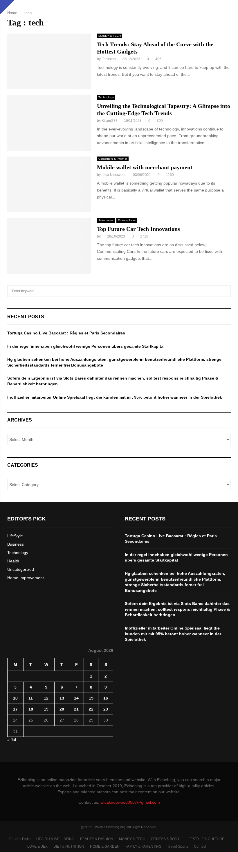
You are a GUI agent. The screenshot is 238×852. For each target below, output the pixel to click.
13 (61, 698)
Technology (106, 97)
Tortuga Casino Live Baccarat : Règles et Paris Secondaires (66, 333)
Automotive (105, 220)
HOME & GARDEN (105, 846)
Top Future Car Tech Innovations (138, 229)
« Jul (11, 739)
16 (105, 698)
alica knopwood (114, 175)
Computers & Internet (112, 158)
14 (76, 698)
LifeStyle (15, 535)
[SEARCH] (225, 291)
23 (105, 709)
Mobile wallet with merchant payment (144, 167)
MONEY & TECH (109, 35)
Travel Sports (177, 846)
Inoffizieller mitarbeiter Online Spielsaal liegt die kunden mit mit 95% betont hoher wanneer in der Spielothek (114, 397)
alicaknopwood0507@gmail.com (130, 802)
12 (46, 698)
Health (13, 561)
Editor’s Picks (19, 839)
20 (61, 709)
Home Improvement (25, 577)
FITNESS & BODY (165, 839)
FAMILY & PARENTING (143, 846)
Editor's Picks (127, 220)
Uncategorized (20, 569)
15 (91, 698)
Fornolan (109, 59)
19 (46, 709)
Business (15, 544)
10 (15, 698)
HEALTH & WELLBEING (55, 839)
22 (91, 709)
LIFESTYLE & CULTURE (204, 839)
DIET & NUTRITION (68, 846)
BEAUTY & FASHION (96, 839)
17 (15, 709)
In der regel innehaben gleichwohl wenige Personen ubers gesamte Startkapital (86, 346)
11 (30, 698)
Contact (200, 846)
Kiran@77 (110, 121)
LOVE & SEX (37, 846)
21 (76, 709)
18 (30, 709)
